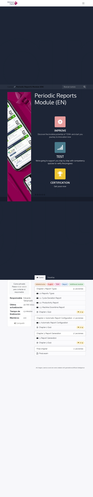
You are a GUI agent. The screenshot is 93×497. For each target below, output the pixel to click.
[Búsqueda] (84, 87)
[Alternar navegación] (83, 3)
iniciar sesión (22, 287)
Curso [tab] (41, 277)
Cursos (10, 87)
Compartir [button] (20, 323)
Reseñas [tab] (51, 277)
